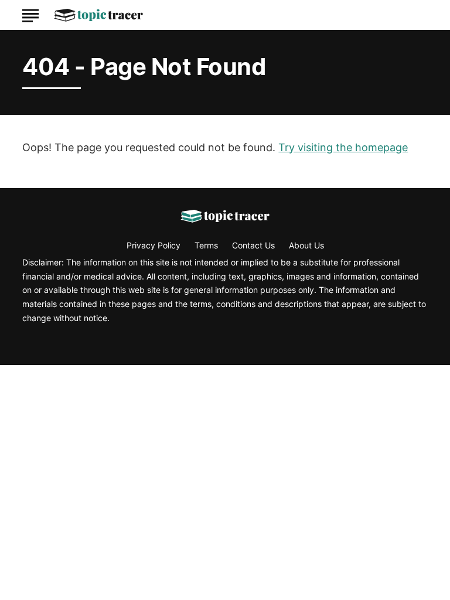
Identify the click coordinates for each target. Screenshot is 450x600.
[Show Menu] (30, 14)
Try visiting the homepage (343, 147)
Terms (206, 245)
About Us (306, 245)
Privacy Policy (153, 245)
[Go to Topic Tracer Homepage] (98, 15)
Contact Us (253, 245)
